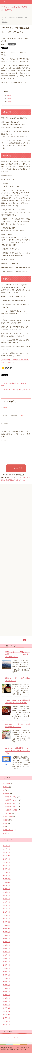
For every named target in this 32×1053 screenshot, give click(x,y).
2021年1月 (6, 918)
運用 (4, 790)
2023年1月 (6, 875)
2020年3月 (6, 952)
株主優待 (6, 793)
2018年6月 (6, 988)
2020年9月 (6, 932)
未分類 (5, 833)
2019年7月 (6, 965)
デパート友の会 (8, 816)
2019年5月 (6, 968)
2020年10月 (7, 928)
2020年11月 (6, 925)
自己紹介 (6, 787)
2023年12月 (7, 852)
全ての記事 (6, 783)
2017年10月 (7, 1014)
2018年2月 (6, 1001)
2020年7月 (6, 938)
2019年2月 (6, 975)
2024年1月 (6, 849)
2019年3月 (6, 971)
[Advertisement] (16, 561)
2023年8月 (6, 859)
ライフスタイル (8, 830)
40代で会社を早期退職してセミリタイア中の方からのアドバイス (17, 750)
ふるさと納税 (7, 813)
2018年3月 (6, 998)
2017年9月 (6, 1018)
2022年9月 (6, 885)
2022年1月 (6, 899)
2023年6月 (6, 862)
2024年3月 (6, 846)
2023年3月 (6, 869)
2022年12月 (7, 879)
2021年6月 (6, 905)
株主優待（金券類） (11, 810)
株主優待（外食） (11, 797)
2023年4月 (6, 865)
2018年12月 (7, 981)
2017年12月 (7, 1008)
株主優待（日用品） (11, 806)
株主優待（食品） (11, 803)
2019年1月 (6, 978)
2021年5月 (6, 909)
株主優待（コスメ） (11, 800)
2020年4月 (6, 948)
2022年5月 (6, 892)
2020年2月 (6, 955)
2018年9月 (6, 985)
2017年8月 (6, 1021)
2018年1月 (6, 1005)
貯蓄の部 (8, 101)
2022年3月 (6, 895)
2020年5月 (6, 945)
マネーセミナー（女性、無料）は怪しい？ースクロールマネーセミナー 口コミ (17, 654)
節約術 (5, 823)
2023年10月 (7, 856)
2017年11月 (6, 1011)
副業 (4, 826)
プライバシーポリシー (12, 1037)
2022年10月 (7, 882)
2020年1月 (6, 958)
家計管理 (12, 44)
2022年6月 (6, 889)
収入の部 (8, 95)
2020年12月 (7, 922)
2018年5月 (6, 991)
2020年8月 (6, 935)
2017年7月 (6, 1024)
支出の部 (8, 98)
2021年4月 (6, 912)
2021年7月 (6, 902)
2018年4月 (6, 995)
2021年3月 (6, 915)
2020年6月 (6, 942)
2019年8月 (6, 962)
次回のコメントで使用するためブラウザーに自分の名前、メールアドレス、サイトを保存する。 (15, 434)
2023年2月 (6, 872)
